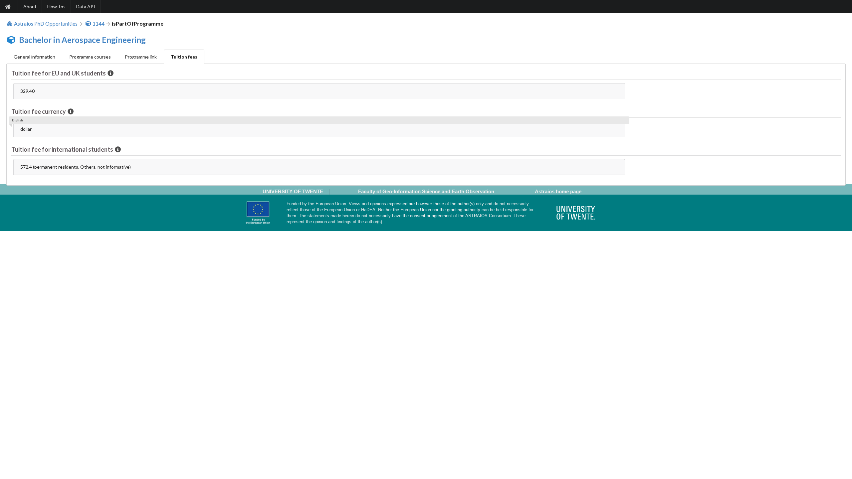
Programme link (141, 57)
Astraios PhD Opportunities (46, 23)
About (30, 6)
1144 (99, 23)
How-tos (56, 6)
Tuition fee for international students (62, 149)
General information (34, 57)
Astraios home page (558, 191)
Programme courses (90, 57)
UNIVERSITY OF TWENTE (293, 191)
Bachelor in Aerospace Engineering (82, 40)
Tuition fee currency (38, 111)
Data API (85, 6)
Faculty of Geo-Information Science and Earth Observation (426, 191)
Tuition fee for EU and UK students (58, 73)
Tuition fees (184, 57)
